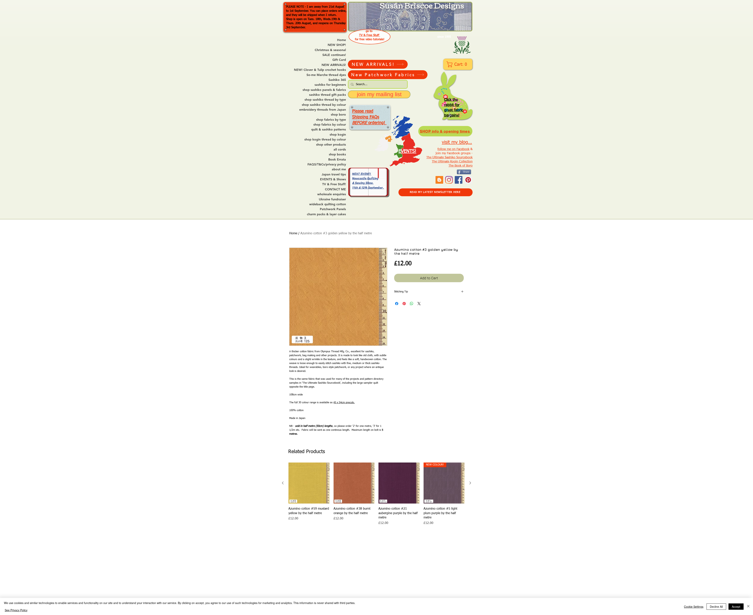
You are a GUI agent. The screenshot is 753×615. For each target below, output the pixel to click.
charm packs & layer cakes (326, 214)
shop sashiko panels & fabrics (324, 90)
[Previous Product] (282, 483)
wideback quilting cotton (327, 204)
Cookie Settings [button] (693, 607)
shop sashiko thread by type (325, 100)
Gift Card (339, 60)
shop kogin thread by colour (325, 139)
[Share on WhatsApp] (411, 303)
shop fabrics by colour (329, 124)
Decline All (716, 607)
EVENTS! (407, 151)
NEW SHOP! (337, 45)
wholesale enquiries (331, 194)
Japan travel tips (334, 174)
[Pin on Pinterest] (404, 303)
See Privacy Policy (16, 610)
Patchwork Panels (333, 209)
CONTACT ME (335, 189)
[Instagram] (449, 180)
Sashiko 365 (337, 80)
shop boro (338, 114)
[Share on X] (419, 303)
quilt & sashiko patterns (328, 129)
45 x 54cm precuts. (344, 402)
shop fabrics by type (331, 120)
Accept (736, 607)
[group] (376, 494)
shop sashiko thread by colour (324, 105)
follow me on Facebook (453, 149)
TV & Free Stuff (369, 35)
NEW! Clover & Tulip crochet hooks (320, 70)
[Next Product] (470, 483)
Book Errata (337, 159)
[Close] (748, 606)
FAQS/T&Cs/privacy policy (326, 164)
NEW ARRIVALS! (334, 65)
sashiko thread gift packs (327, 95)
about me (339, 169)
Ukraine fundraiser (332, 199)
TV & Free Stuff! (334, 184)
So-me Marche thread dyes (326, 75)
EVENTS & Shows (333, 179)
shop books (337, 154)
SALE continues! (334, 55)
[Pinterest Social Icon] (468, 180)
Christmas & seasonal (330, 50)
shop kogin (338, 134)
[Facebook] (458, 180)
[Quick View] (309, 483)
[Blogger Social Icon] (439, 180)
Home (341, 40)
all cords (340, 149)
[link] (458, 64)
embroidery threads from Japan (322, 110)
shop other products (331, 144)
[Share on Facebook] (396, 303)
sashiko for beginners (330, 85)
